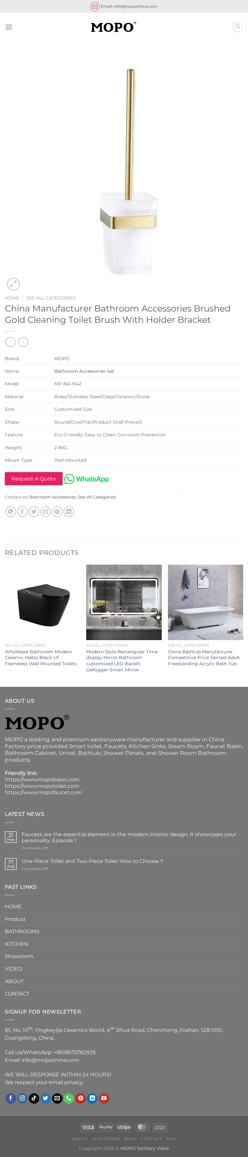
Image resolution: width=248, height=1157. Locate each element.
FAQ (171, 1138)
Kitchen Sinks (147, 746)
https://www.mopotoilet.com (42, 786)
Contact (151, 1138)
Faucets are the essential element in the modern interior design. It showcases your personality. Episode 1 (129, 837)
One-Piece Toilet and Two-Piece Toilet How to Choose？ (93, 861)
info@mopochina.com (50, 1060)
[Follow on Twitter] (45, 1098)
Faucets (115, 746)
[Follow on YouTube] (104, 1098)
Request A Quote (33, 479)
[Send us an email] (57, 1098)
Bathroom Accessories (52, 497)
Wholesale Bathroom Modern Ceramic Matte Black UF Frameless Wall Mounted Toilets (41, 658)
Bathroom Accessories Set (84, 371)
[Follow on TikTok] (34, 1098)
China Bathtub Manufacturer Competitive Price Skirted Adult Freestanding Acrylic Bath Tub (204, 658)
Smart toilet (85, 746)
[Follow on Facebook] (10, 1098)
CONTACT (17, 994)
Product (15, 919)
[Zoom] (13, 284)
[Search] (237, 27)
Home (12, 298)
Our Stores (106, 1138)
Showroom (19, 956)
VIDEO (13, 969)
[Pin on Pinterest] (57, 511)
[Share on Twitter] (34, 511)
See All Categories (51, 298)
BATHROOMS (22, 931)
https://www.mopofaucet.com (43, 792)
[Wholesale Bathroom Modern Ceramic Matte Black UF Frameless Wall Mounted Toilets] (42, 602)
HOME (13, 907)
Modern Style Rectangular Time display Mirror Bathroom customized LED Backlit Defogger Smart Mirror (122, 661)
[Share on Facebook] (22, 511)
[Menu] (9, 27)
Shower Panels (123, 753)
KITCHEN (16, 944)
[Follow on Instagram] (22, 1098)
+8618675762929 (75, 1052)
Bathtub (89, 753)
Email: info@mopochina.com (129, 6)
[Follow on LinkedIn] (92, 1098)
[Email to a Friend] (45, 511)
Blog (130, 1138)
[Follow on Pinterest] (80, 1098)
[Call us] (69, 1098)
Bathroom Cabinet (30, 753)
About (80, 1138)
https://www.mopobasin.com (42, 779)
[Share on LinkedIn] (69, 511)
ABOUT (14, 981)
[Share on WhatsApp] (10, 511)
